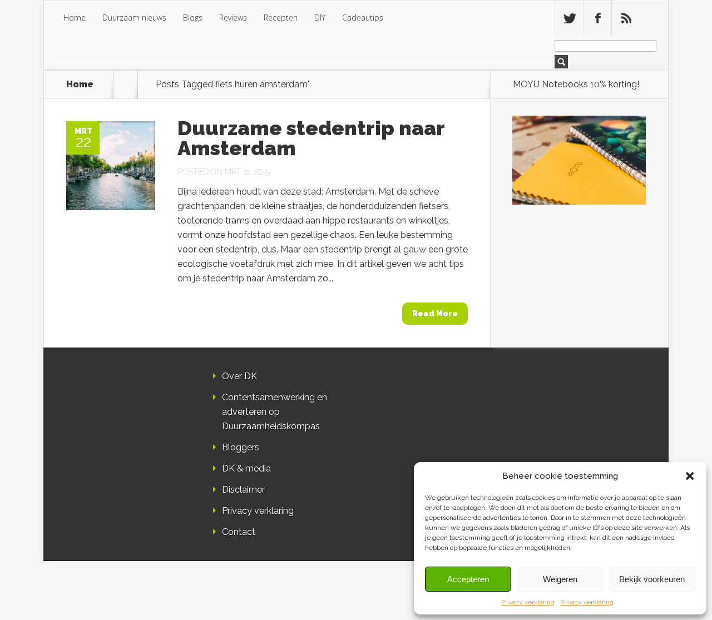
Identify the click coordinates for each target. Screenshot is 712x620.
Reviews (233, 17)
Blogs (192, 17)
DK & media (246, 468)
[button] (689, 476)
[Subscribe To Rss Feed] (626, 18)
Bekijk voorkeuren (652, 579)
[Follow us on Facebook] (597, 18)
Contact (238, 532)
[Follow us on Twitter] (569, 18)
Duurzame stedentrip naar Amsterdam (310, 138)
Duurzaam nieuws (134, 17)
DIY (319, 17)
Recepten (281, 17)
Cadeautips (362, 17)
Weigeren (560, 579)
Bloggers (240, 447)
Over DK (239, 376)
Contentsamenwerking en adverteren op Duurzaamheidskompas (274, 411)
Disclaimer (243, 489)
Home (74, 17)
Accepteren (468, 579)
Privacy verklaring (528, 602)
